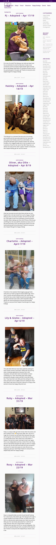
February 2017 (46, 133)
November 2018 (47, 100)
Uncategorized (46, 27)
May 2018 (45, 110)
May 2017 (45, 130)
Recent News (46, 23)
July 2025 (45, 61)
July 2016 (45, 144)
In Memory (45, 17)
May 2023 (45, 72)
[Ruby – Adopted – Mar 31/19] (20, 418)
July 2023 (45, 71)
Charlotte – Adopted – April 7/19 (20, 242)
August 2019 (46, 89)
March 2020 (46, 84)
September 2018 (47, 103)
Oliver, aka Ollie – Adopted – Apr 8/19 (19, 164)
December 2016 (47, 137)
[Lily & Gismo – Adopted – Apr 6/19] (20, 346)
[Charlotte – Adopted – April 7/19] (20, 269)
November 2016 (47, 138)
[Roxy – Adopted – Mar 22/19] (20, 493)
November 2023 (47, 67)
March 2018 (46, 113)
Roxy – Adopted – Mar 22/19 (20, 466)
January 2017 (46, 135)
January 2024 (46, 64)
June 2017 (45, 128)
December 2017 (47, 118)
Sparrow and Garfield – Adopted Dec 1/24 (47, 48)
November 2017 (47, 120)
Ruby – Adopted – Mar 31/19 (20, 400)
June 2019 (45, 91)
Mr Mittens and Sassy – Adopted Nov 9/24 (47, 52)
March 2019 (46, 96)
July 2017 (45, 127)
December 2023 (47, 66)
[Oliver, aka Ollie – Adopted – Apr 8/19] (20, 191)
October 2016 (46, 140)
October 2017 (46, 122)
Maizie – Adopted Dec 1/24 (47, 44)
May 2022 (45, 74)
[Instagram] (8, 1)
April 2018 (45, 111)
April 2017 (45, 132)
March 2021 (46, 81)
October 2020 (46, 83)
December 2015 (47, 147)
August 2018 (46, 105)
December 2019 (47, 86)
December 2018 (47, 98)
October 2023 (46, 69)
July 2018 (45, 106)
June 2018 (45, 108)
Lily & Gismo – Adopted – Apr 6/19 (19, 319)
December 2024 (47, 62)
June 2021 (45, 79)
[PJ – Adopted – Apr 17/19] (20, 41)
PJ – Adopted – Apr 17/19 (19, 15)
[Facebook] (4, 1)
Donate (50, 1)
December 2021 (47, 76)
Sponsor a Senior (47, 25)
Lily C (24, 77)
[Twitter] (6, 1)
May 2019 (45, 93)
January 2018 (46, 117)
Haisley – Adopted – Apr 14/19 (19, 87)
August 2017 (46, 125)
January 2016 (46, 145)
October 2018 (46, 101)
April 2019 (45, 94)
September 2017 (47, 123)
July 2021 (45, 78)
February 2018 (46, 115)
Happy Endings (19, 83)
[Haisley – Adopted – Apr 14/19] (20, 114)
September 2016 (47, 142)
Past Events (45, 22)
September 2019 (47, 88)
